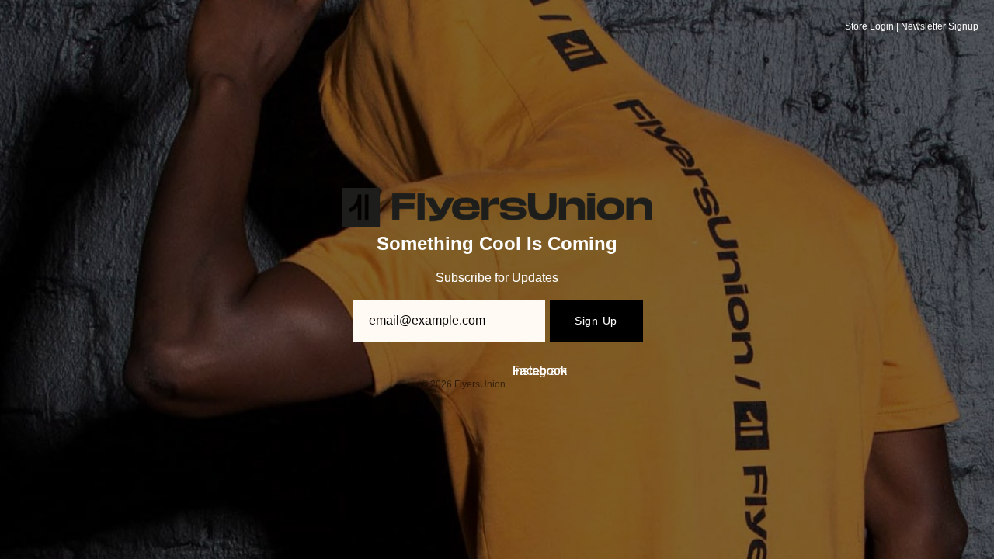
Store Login (869, 26)
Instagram (540, 370)
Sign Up (596, 320)
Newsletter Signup (939, 26)
